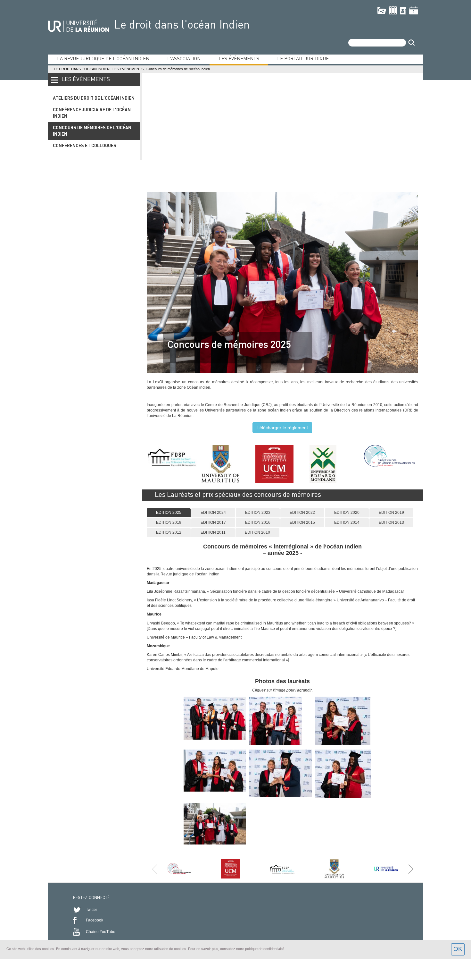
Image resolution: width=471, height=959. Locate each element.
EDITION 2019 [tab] (391, 512)
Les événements (239, 59)
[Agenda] (413, 10)
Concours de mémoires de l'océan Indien (92, 131)
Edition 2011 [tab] (213, 532)
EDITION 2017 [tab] (213, 522)
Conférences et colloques (84, 146)
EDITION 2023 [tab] (257, 512)
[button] (410, 869)
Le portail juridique (303, 59)
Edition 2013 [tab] (391, 522)
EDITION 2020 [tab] (346, 512)
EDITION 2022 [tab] (302, 512)
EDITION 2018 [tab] (168, 522)
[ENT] (381, 10)
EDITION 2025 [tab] (168, 512)
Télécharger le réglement (282, 427)
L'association (184, 59)
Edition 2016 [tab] (257, 522)
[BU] (393, 10)
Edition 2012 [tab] (168, 532)
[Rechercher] (411, 42)
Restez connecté (91, 898)
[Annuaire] (403, 10)
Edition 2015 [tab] (302, 522)
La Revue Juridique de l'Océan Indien (103, 59)
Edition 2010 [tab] (257, 532)
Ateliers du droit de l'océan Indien (94, 98)
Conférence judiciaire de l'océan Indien (92, 113)
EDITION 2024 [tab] (213, 512)
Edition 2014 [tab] (346, 522)
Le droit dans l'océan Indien (182, 25)
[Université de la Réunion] (78, 25)
